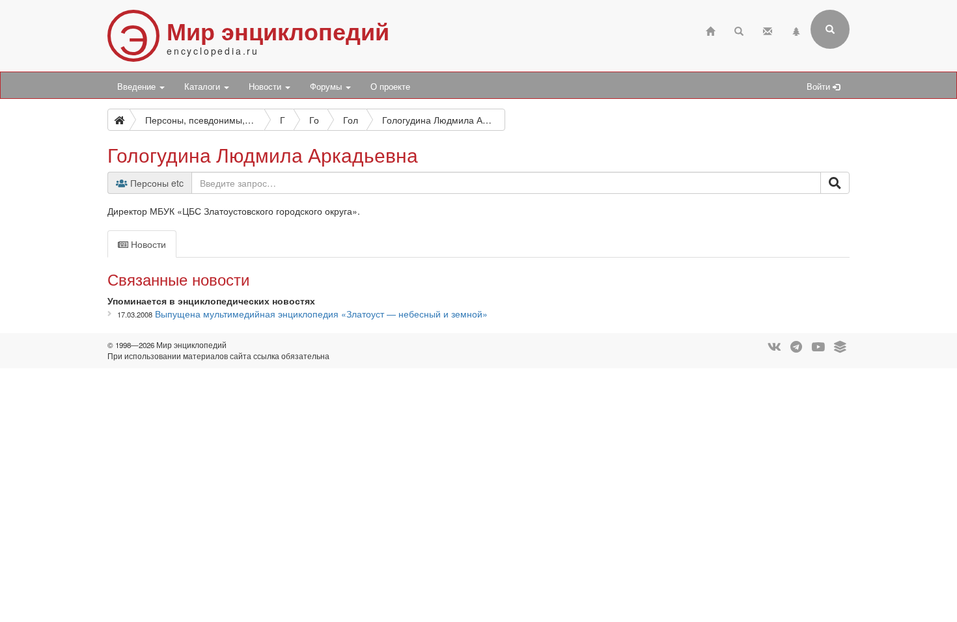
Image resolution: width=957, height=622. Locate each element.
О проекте (390, 86)
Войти (820, 86)
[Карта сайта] (796, 29)
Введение (137, 86)
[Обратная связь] (767, 29)
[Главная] (710, 29)
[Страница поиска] (739, 29)
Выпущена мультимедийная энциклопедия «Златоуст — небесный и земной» (321, 313)
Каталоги (203, 86)
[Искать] (835, 183)
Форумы (327, 86)
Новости (266, 86)
